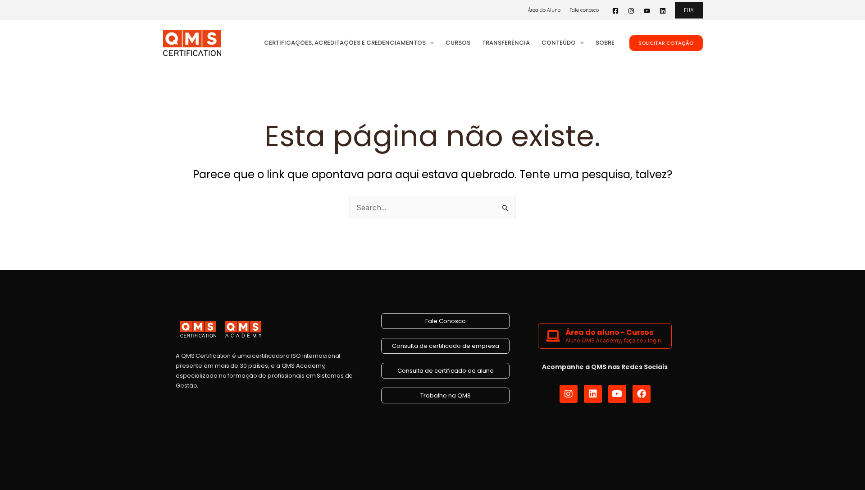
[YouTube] (647, 11)
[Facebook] (615, 11)
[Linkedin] (663, 11)
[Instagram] (631, 11)
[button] (689, 10)
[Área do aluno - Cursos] (553, 336)
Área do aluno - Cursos (609, 332)
